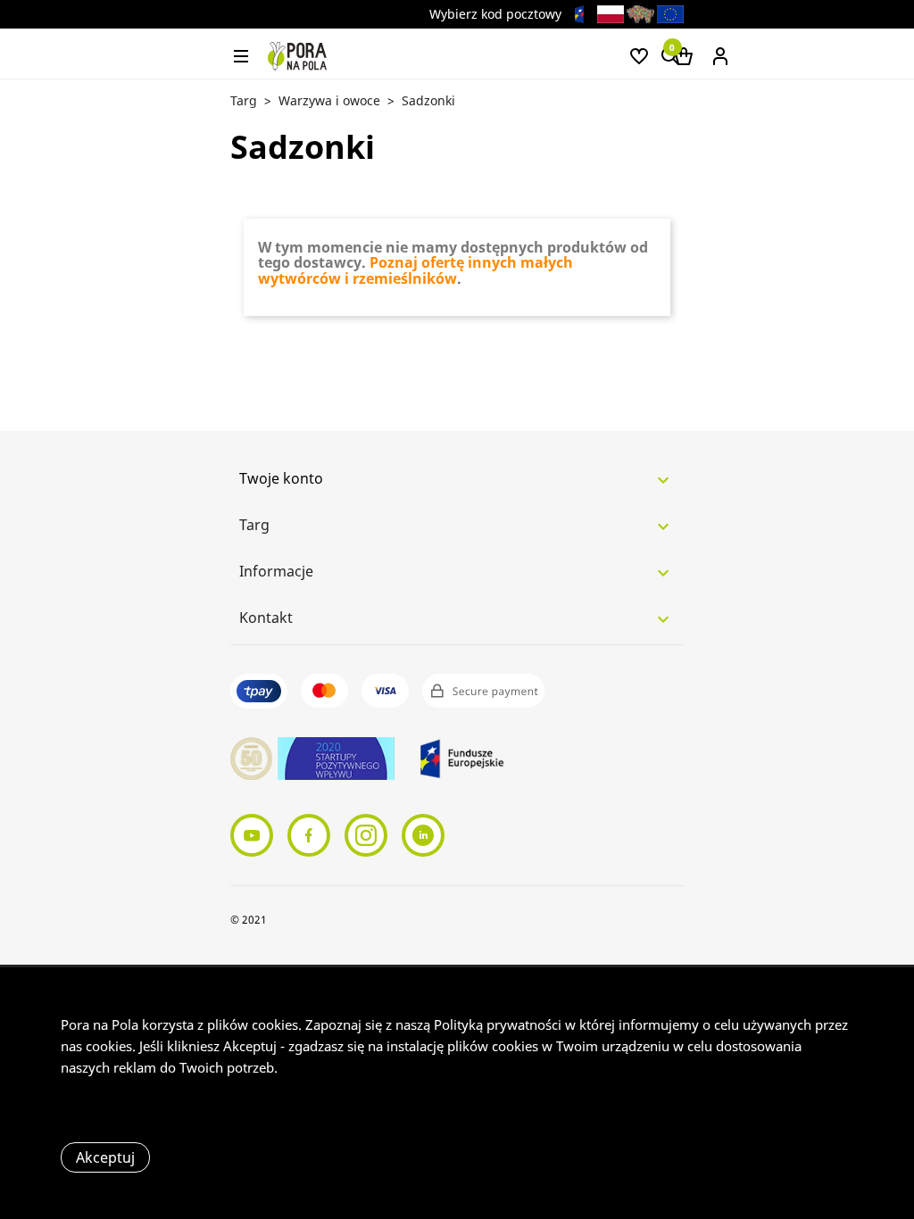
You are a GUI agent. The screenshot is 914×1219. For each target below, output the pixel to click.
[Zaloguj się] (720, 54)
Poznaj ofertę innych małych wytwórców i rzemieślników (415, 270)
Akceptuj (105, 1157)
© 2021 (248, 919)
